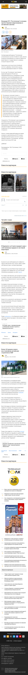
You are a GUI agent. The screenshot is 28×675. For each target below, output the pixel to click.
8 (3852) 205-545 (6, 660)
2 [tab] (11, 242)
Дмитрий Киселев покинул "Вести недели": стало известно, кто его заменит (15, 593)
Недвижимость (8, 253)
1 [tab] (9, 242)
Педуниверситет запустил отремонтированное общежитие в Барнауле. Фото (14, 234)
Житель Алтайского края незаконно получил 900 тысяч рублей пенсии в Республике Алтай (13, 580)
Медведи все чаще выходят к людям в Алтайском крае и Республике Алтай (13, 539)
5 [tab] (17, 242)
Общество (7, 356)
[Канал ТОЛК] (23, 159)
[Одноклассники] (10, 32)
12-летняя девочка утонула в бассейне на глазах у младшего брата (14, 627)
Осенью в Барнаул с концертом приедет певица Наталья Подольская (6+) (14, 589)
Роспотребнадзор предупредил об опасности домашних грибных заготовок (15, 561)
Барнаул (3, 332)
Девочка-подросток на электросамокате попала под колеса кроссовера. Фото (14, 597)
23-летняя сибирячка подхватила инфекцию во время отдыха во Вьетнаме (15, 548)
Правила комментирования (10, 670)
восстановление (13, 450)
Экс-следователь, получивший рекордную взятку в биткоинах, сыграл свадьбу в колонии (14, 499)
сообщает (21, 392)
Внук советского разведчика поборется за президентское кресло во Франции (14, 490)
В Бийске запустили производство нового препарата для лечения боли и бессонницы (15, 565)
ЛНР (20, 450)
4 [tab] (15, 242)
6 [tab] (19, 242)
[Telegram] (3, 32)
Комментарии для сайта (20, 215)
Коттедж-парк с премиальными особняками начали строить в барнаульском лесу (11, 327)
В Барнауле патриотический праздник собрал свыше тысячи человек (14, 494)
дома (9, 332)
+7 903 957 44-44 (6, 656)
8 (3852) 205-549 (6, 661)
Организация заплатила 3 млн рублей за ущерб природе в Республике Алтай (14, 543)
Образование (7, 28)
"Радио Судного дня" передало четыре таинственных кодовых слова (13, 574)
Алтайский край (4, 451)
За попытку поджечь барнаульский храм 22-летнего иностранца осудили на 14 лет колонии (15, 613)
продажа (15, 332)
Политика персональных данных (11, 668)
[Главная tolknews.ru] (14, 2)
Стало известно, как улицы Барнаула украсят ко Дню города (13, 584)
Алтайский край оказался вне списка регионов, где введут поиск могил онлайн (14, 556)
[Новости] (15, 159)
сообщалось (8, 316)
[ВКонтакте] (7, 32)
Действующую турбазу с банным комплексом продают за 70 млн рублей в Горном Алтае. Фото (14, 603)
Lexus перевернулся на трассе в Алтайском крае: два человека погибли (15, 607)
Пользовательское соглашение (11, 669)
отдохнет (22, 431)
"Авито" (20, 272)
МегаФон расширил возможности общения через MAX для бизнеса (15, 623)
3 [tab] (13, 242)
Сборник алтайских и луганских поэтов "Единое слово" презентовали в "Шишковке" (13, 445)
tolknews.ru (7, 645)
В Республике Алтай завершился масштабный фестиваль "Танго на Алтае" (14, 552)
